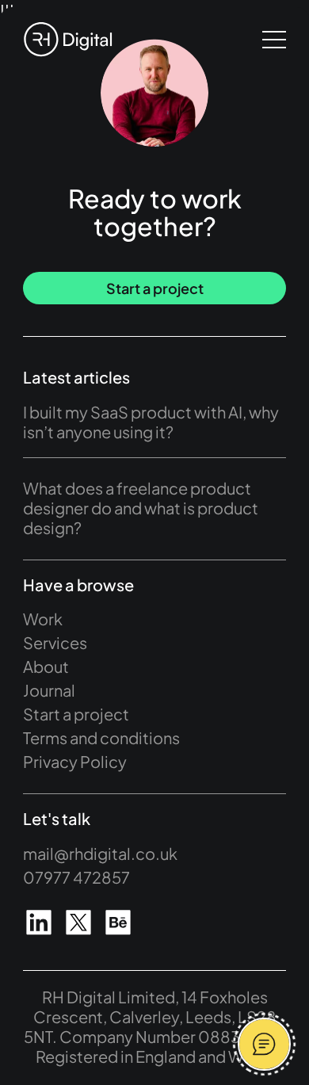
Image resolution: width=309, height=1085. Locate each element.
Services (55, 642)
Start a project (155, 288)
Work (43, 618)
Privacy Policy (75, 761)
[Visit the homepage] (68, 39)
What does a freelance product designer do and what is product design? (140, 507)
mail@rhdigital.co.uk (100, 853)
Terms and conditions (101, 737)
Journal (49, 690)
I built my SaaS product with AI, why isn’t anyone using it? (151, 421)
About (46, 666)
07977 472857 (76, 877)
